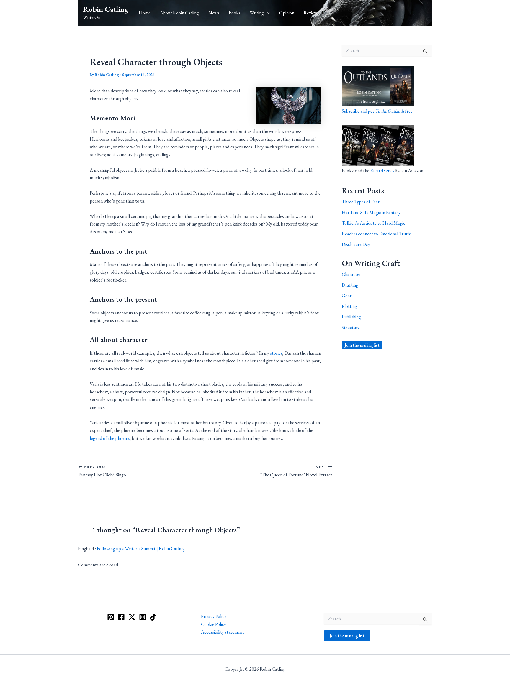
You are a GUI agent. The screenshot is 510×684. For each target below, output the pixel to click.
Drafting (350, 285)
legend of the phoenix (110, 438)
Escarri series (382, 170)
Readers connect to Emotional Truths (377, 234)
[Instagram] (142, 617)
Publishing (351, 317)
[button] (267, 13)
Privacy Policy (213, 616)
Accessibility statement (222, 632)
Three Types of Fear (361, 202)
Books (234, 13)
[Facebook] (121, 617)
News (213, 13)
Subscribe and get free (377, 111)
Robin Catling (105, 9)
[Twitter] (131, 617)
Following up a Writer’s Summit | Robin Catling (141, 548)
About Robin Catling (179, 13)
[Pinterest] (110, 617)
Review (310, 13)
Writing (257, 13)
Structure (351, 327)
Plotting (349, 306)
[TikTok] (153, 617)
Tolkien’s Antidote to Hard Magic (373, 223)
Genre (348, 295)
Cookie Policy (213, 624)
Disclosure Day (356, 244)
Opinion (286, 13)
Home (145, 13)
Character (351, 274)
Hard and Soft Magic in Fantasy (371, 212)
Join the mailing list (362, 345)
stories (276, 353)
